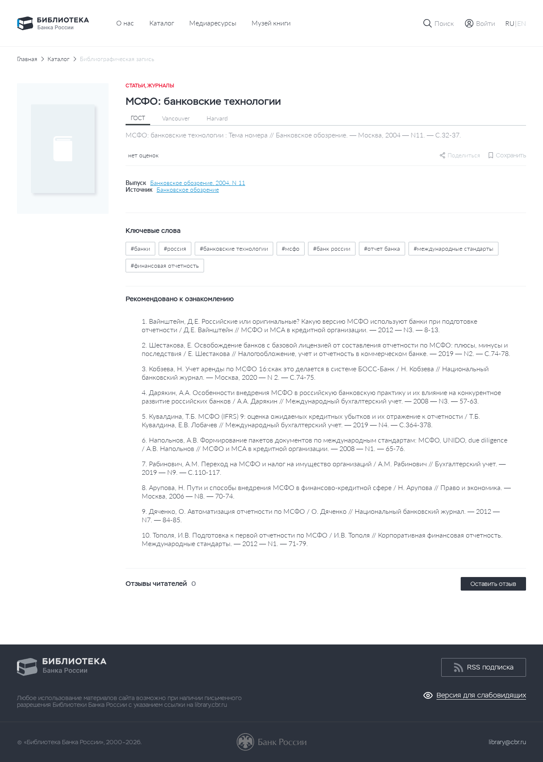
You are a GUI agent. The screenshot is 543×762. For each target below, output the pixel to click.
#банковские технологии (234, 248)
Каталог (161, 23)
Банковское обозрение (188, 189)
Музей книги (271, 23)
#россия (175, 248)
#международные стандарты (453, 248)
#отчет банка (382, 248)
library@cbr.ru (507, 742)
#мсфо (290, 248)
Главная (27, 59)
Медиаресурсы (212, 23)
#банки (140, 248)
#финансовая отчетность (165, 265)
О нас (125, 23)
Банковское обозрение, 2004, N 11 (197, 182)
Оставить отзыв (493, 584)
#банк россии (331, 248)
